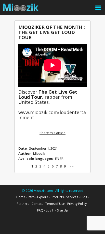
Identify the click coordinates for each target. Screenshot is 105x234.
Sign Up (62, 210)
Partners (23, 204)
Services (72, 197)
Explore (42, 197)
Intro (31, 197)
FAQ (40, 210)
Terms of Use (55, 204)
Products (57, 197)
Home (20, 197)
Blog (84, 197)
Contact (37, 204)
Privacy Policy (77, 204)
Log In (50, 210)
